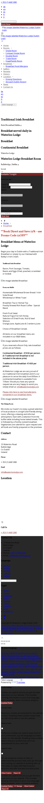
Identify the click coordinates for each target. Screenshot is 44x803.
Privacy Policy (7, 633)
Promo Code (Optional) (11, 211)
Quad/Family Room (14, 61)
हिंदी (33, 661)
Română (4, 672)
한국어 (6, 669)
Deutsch (7, 565)
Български (10, 661)
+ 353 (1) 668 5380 (9, 2)
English (6, 568)
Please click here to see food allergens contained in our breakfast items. (19, 393)
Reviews (6, 71)
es (4, 12)
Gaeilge (35, 656)
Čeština (28, 661)
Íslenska (33, 663)
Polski (22, 669)
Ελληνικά (11, 656)
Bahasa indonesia (16, 663)
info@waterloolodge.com (28, 387)
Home (6, 45)
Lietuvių (4, 658)
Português (14, 669)
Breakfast (7, 63)
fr (4, 14)
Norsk (3, 666)
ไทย (26, 666)
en (4, 9)
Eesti (18, 656)
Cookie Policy (8, 630)
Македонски (22, 658)
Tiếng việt (29, 669)
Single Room (11, 50)
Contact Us (8, 87)
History (6, 74)
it (3, 17)
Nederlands (12, 666)
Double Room (12, 56)
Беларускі (20, 661)
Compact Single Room (15, 53)
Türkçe (21, 666)
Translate (20, 682)
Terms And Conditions (26, 630)
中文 (13, 674)
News (5, 84)
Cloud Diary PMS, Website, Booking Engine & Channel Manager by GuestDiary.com (20, 626)
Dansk (4, 656)
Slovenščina (35, 672)
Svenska (12, 672)
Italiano (6, 576)
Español (6, 571)
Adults (3, 190)
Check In (4, 184)
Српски (19, 672)
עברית (27, 663)
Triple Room (11, 58)
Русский (37, 669)
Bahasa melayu (35, 658)
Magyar (39, 661)
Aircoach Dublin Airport (16, 82)
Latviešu (12, 658)
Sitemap (39, 628)
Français (7, 573)
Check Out (5, 187)
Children (4, 200)
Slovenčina (5, 674)
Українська (33, 666)
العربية (23, 656)
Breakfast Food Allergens (17, 66)
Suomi (29, 656)
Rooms (6, 48)
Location (7, 76)
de (4, 6)
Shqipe (26, 672)
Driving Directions (14, 79)
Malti (3, 661)
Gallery (6, 69)
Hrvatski (4, 663)
